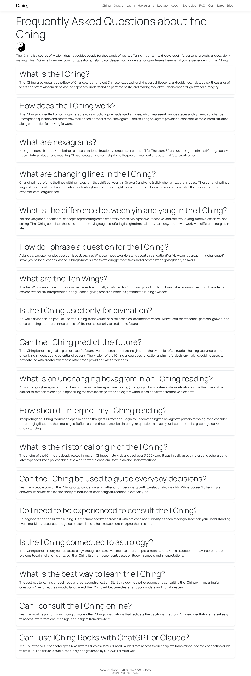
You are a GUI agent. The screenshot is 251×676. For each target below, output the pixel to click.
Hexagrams (146, 5)
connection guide (217, 646)
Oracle (118, 5)
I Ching (22, 5)
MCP (133, 669)
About (175, 5)
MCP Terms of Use (122, 651)
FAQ (202, 5)
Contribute (216, 5)
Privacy (113, 669)
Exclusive (189, 5)
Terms (124, 669)
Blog (230, 5)
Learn (130, 5)
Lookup (162, 5)
